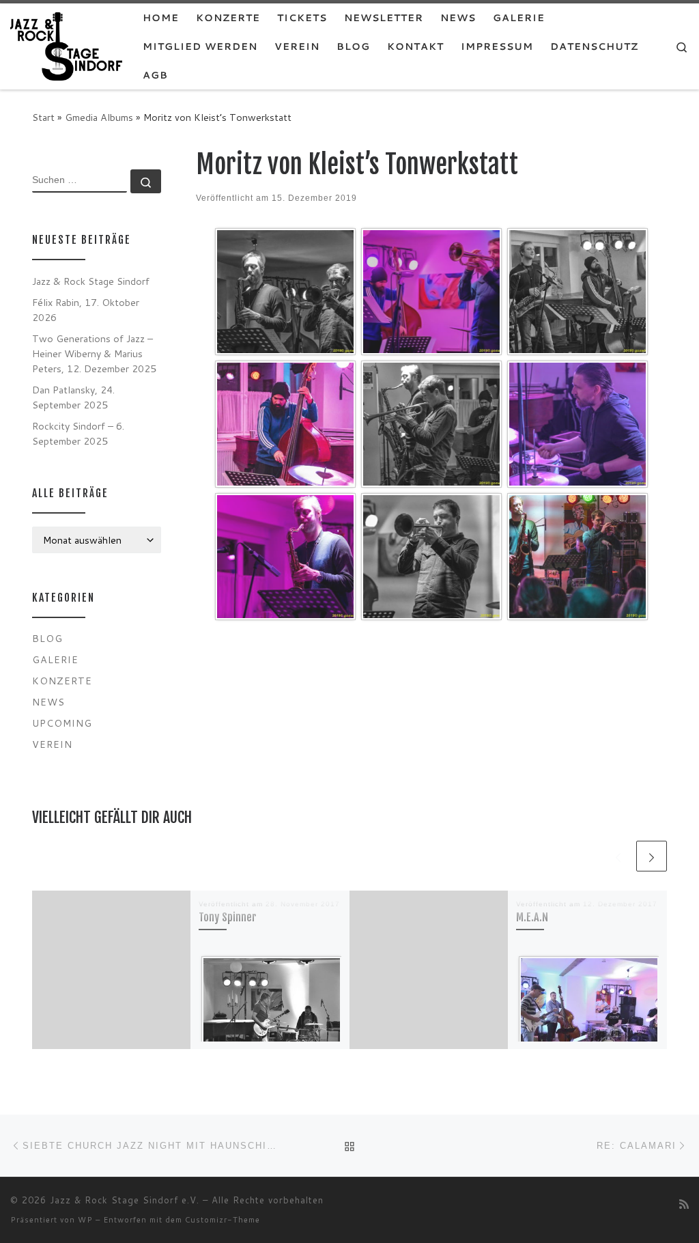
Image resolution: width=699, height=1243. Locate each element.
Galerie (55, 659)
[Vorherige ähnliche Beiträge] (618, 856)
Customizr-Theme (222, 1219)
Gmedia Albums (99, 117)
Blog (47, 638)
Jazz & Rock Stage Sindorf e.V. (124, 1200)
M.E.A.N (532, 917)
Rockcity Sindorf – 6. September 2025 (78, 433)
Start (43, 117)
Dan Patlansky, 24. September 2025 (73, 397)
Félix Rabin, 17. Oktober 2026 (85, 309)
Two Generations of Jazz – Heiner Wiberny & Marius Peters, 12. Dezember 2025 (94, 353)
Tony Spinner (228, 917)
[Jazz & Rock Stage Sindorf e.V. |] (66, 45)
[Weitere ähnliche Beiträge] (651, 856)
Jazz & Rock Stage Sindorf (90, 281)
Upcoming (62, 723)
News (48, 702)
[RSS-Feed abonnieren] (684, 1203)
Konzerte (62, 680)
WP (85, 1219)
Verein (52, 744)
